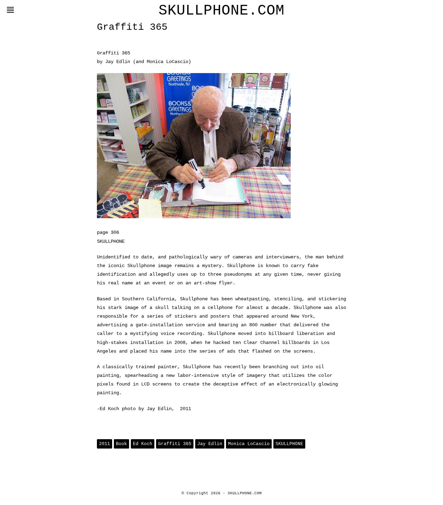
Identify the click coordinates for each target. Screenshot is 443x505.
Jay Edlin (209, 443)
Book (121, 443)
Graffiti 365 (174, 443)
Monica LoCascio (249, 443)
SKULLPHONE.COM (221, 10)
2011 (104, 443)
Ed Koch (142, 443)
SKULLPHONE (289, 443)
